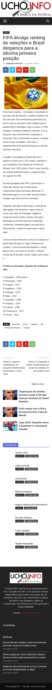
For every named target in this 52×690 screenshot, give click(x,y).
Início (5, 28)
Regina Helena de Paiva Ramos (31, 504)
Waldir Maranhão (24, 543)
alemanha (16, 324)
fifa (42, 324)
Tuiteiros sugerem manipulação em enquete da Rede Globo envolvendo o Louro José (14, 367)
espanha (34, 324)
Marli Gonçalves (23, 491)
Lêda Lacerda (22, 465)
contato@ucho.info (30, 612)
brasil (25, 324)
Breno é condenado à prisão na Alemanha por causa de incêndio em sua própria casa (37, 366)
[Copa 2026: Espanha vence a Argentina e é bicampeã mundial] (10, 426)
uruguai (27, 328)
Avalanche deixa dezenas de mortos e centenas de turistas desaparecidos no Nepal (25, 668)
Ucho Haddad (22, 530)
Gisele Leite (21, 452)
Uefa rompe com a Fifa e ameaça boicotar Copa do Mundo (33, 412)
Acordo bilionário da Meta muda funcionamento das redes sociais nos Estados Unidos (25, 644)
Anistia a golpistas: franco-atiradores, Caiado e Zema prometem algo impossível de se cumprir (24, 656)
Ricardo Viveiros (23, 517)
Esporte (13, 28)
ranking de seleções (12, 328)
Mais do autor (38, 384)
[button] (48, 21)
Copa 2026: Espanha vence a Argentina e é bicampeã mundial (34, 426)
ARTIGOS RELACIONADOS (16, 384)
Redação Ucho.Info (14, 63)
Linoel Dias (21, 478)
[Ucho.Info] (26, 8)
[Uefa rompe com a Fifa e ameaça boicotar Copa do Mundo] (10, 412)
